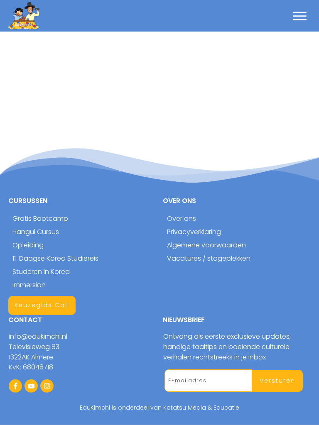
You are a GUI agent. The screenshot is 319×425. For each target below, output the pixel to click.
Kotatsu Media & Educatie (201, 407)
